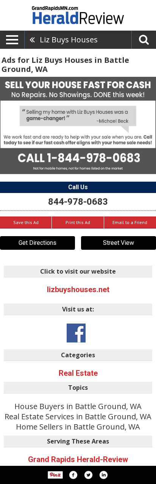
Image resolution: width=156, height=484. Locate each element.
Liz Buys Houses (69, 39)
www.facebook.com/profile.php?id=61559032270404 (76, 333)
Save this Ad (26, 222)
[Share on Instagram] (103, 475)
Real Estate (78, 373)
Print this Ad (78, 222)
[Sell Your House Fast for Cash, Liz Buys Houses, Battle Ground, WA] (78, 125)
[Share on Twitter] (88, 475)
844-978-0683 (78, 201)
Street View (118, 242)
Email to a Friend (129, 222)
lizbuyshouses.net (78, 289)
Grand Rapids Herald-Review (78, 459)
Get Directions (37, 242)
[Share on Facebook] (73, 475)
